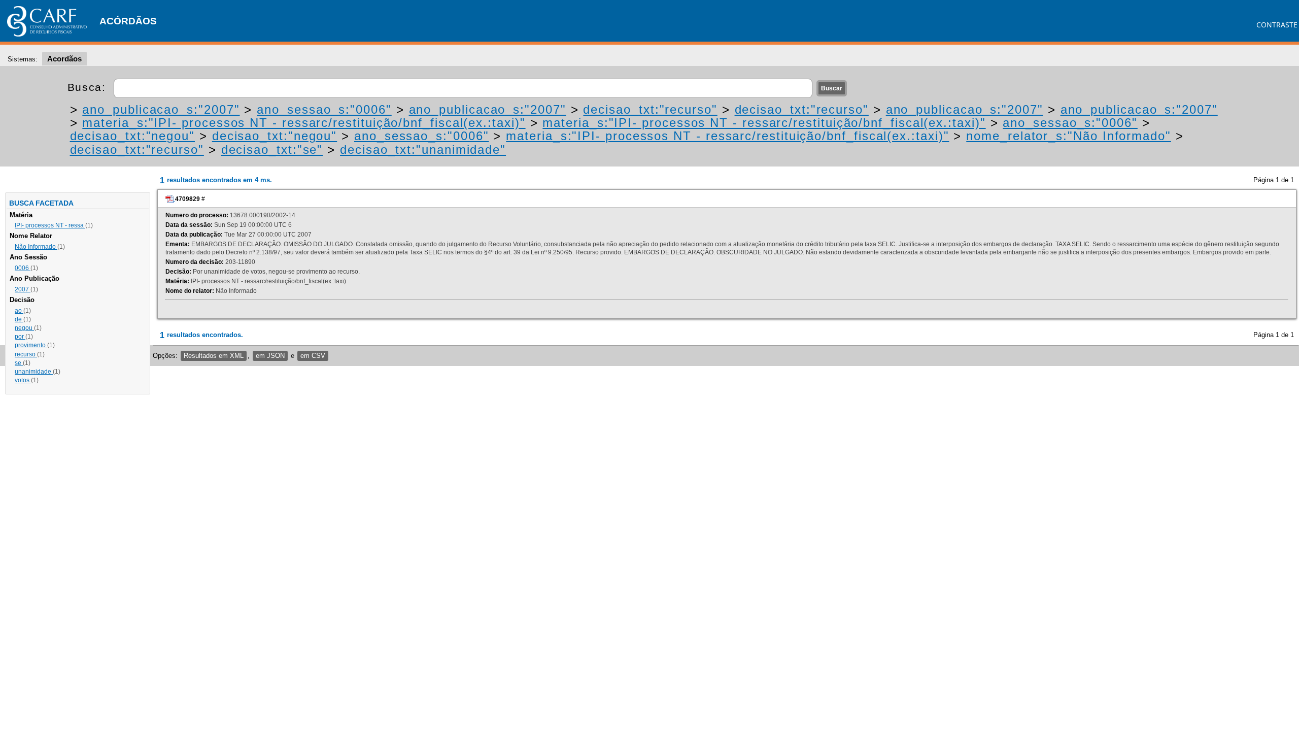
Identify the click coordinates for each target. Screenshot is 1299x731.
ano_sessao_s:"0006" (324, 109)
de (19, 319)
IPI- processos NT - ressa (50, 225)
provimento (31, 345)
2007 (22, 289)
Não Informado (36, 246)
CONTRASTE (1276, 24)
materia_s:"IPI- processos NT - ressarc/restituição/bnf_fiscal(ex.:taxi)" (303, 122)
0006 (22, 268)
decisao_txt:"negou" (132, 136)
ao (19, 310)
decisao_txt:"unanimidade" (423, 149)
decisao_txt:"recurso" (650, 109)
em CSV (312, 355)
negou (24, 327)
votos (23, 380)
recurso (26, 354)
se (19, 363)
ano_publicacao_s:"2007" (161, 109)
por (20, 336)
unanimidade (34, 371)
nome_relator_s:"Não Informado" (1068, 136)
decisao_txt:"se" (272, 149)
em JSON (270, 355)
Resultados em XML (214, 355)
